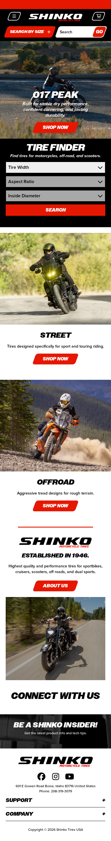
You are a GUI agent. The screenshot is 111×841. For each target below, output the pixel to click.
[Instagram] (56, 776)
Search (56, 210)
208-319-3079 (61, 791)
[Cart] (98, 16)
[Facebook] (41, 776)
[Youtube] (70, 776)
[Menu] (14, 16)
